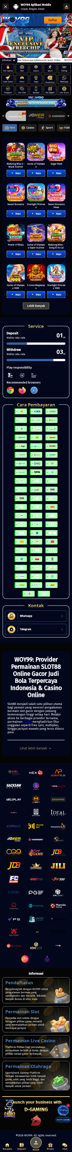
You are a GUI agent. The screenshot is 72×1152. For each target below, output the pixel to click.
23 (62, 56)
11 (31, 56)
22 (59, 56)
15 (41, 56)
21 (57, 56)
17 (46, 56)
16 (44, 56)
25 (67, 56)
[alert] (45, 33)
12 (34, 56)
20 (54, 56)
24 (65, 56)
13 (36, 56)
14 (39, 56)
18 (49, 56)
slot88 (27, 721)
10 (28, 56)
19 (52, 56)
